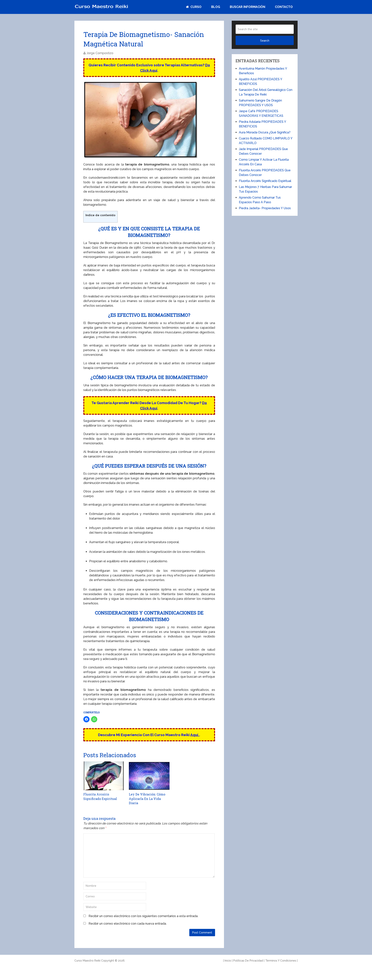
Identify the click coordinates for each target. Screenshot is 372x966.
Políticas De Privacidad (248, 960)
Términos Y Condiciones (280, 960)
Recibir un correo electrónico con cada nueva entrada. (128, 923)
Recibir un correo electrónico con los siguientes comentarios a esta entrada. (143, 916)
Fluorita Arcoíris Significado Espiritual (265, 181)
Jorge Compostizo (100, 53)
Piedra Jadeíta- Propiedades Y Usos (265, 208)
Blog (215, 7)
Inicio (228, 960)
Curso (196, 7)
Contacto (284, 7)
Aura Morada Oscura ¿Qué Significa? (264, 132)
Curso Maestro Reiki (87, 960)
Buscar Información (247, 7)
